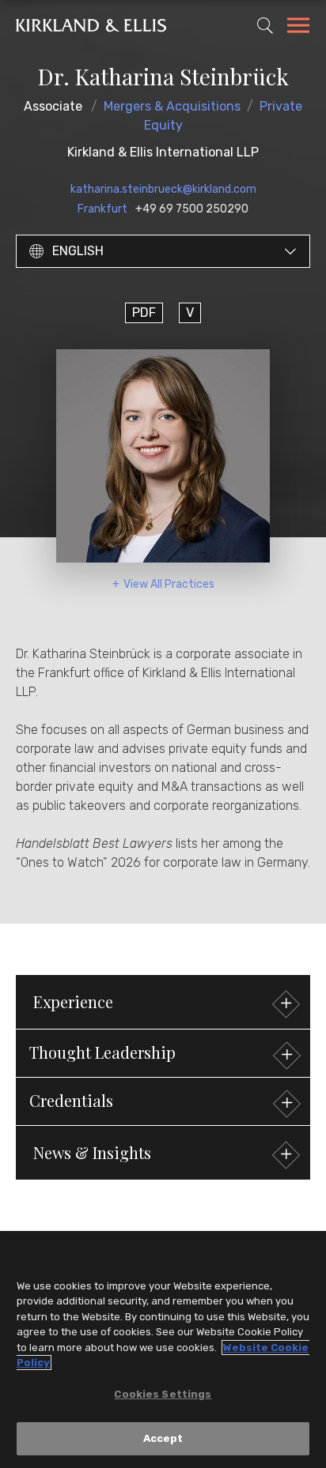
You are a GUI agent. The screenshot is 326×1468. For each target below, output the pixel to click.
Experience (73, 1001)
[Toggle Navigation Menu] (298, 28)
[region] (163, 1354)
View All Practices (168, 584)
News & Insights (92, 1152)
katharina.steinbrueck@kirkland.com (163, 189)
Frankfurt (102, 209)
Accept (163, 1438)
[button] (163, 1053)
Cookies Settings (162, 1394)
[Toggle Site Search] (265, 25)
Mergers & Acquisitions (172, 106)
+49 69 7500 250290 (191, 209)
